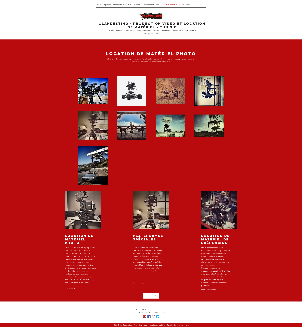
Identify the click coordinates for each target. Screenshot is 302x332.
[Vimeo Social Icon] (157, 316)
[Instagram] (153, 316)
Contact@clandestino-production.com (152, 310)
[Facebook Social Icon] (149, 316)
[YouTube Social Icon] (144, 316)
